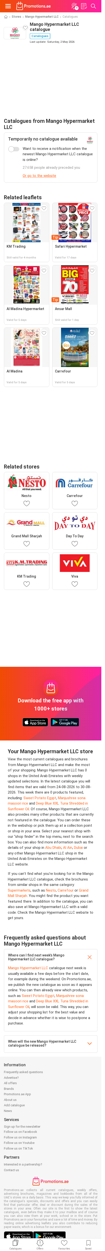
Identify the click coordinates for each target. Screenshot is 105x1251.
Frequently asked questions (23, 1072)
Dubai (78, 847)
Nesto (51, 890)
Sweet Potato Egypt (39, 798)
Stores (16, 16)
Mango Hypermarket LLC (42, 16)
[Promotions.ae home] (33, 6)
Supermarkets (19, 890)
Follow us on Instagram (20, 1137)
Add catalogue (14, 1105)
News (8, 1111)
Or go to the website (39, 175)
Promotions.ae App (17, 1094)
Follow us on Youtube (19, 1143)
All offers (10, 1083)
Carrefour (66, 890)
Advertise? (11, 1078)
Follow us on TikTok (18, 1148)
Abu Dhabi (53, 847)
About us (10, 1100)
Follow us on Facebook (20, 1132)
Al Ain (67, 847)
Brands (9, 1089)
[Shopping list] (84, 6)
